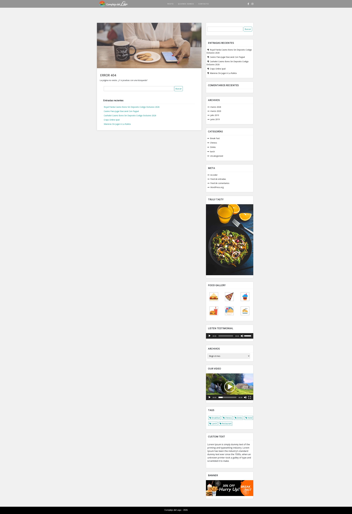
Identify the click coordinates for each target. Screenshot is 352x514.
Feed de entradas (218, 179)
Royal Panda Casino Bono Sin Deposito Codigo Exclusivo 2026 (132, 107)
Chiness (213, 142)
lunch (212, 151)
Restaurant (227, 423)
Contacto (203, 4)
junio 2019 (215, 119)
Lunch (214, 423)
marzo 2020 (215, 111)
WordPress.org (217, 187)
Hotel (250, 417)
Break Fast (215, 138)
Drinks (213, 147)
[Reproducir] (209, 336)
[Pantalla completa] (249, 397)
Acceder (214, 175)
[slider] (248, 335)
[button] (229, 386)
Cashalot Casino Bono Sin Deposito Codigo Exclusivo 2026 (130, 115)
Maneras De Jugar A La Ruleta (117, 124)
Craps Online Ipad (111, 119)
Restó (170, 4)
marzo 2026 (215, 107)
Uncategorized (216, 156)
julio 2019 (214, 115)
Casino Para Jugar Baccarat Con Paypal (121, 111)
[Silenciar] (242, 336)
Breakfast (215, 417)
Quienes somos (186, 4)
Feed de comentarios (219, 183)
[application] (229, 336)
